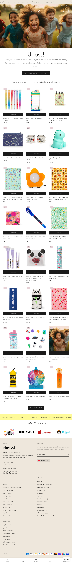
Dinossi (7, 554)
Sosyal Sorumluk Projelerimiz (10, 510)
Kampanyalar (40, 493)
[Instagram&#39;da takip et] (61, 6)
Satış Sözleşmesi (7, 525)
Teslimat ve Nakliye (42, 502)
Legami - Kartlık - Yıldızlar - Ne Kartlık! (12, 158)
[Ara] (63, 11)
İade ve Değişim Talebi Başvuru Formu (46, 516)
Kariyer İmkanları (7, 499)
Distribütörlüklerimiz (8, 516)
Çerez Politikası (6, 539)
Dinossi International (8, 502)
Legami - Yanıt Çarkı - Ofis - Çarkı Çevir (35, 396)
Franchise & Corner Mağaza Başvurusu (12, 487)
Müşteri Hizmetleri (41, 482)
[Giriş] (65, 11)
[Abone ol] (68, 454)
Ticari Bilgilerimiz (7, 493)
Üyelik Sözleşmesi (7, 528)
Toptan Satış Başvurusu (8, 490)
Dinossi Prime (40, 507)
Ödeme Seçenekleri (8, 531)
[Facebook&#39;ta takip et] (58, 6)
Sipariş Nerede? (41, 490)
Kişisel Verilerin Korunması (9, 533)
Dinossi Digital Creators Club (44, 485)
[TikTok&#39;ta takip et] (66, 6)
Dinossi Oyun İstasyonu (43, 487)
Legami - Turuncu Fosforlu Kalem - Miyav (59, 396)
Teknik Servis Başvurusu (43, 513)
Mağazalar (5, 513)
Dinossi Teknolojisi (7, 504)
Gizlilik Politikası (7, 536)
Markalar (5, 485)
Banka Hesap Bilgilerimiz (9, 542)
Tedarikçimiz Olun (7, 496)
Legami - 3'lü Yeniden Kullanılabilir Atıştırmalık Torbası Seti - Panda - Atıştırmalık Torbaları (34, 278)
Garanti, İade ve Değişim (43, 499)
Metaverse (39, 504)
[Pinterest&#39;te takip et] (68, 6)
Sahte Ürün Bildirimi (42, 510)
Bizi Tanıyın (5, 482)
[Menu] (3, 10)
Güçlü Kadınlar (6, 507)
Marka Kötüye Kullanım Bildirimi (10, 545)
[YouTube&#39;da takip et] (63, 6)
